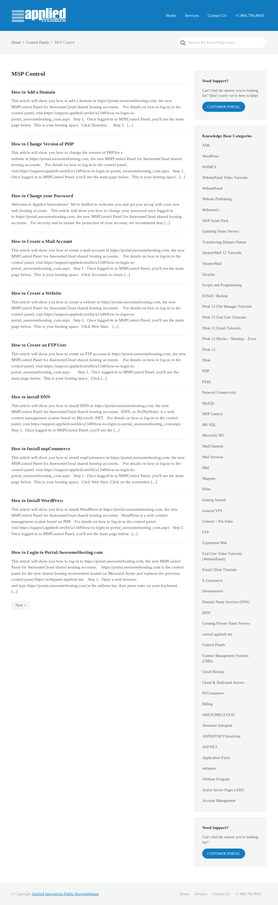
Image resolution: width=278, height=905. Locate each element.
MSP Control (212, 414)
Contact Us (217, 15)
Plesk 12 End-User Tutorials (224, 317)
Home (171, 15)
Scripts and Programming (222, 285)
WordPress (210, 156)
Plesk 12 (208, 350)
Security (208, 274)
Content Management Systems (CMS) (225, 658)
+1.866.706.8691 (249, 15)
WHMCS (209, 167)
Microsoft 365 (213, 435)
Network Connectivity (219, 392)
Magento (209, 479)
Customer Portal (223, 854)
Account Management (219, 801)
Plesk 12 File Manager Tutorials (227, 306)
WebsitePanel (212, 188)
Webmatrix (210, 210)
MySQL (208, 403)
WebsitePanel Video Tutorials (225, 178)
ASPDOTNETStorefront (221, 736)
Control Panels (213, 645)
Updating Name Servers (220, 231)
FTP (205, 532)
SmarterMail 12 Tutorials (221, 253)
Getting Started (214, 500)
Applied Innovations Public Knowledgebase (65, 894)
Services (192, 15)
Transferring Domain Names (224, 242)
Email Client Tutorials (219, 570)
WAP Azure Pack (215, 221)
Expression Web (214, 543)
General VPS (212, 511)
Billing (207, 704)
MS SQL (209, 425)
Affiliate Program (216, 779)
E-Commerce (212, 581)
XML (206, 145)
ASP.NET (209, 747)
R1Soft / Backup (215, 296)
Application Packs (216, 758)
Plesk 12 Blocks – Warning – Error (229, 339)
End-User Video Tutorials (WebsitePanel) (222, 556)
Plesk (206, 360)
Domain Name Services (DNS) (226, 602)
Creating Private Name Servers (226, 623)
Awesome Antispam (217, 725)
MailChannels (212, 446)
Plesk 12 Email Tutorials (221, 328)
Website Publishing (217, 199)
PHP (205, 371)
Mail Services (212, 457)
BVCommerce (213, 693)
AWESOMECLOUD (218, 715)
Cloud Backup (213, 672)
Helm (206, 489)
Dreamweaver (212, 591)
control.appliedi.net (217, 634)
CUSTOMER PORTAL (223, 107)
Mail (205, 468)
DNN (206, 613)
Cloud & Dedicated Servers (223, 683)
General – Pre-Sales (217, 521)
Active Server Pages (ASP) (223, 790)
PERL (207, 382)
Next (19, 605)
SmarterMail (212, 264)
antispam (209, 768)
